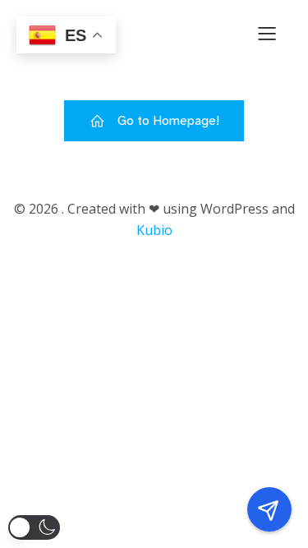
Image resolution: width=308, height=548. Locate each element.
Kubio (154, 230)
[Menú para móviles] (267, 32)
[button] (34, 527)
